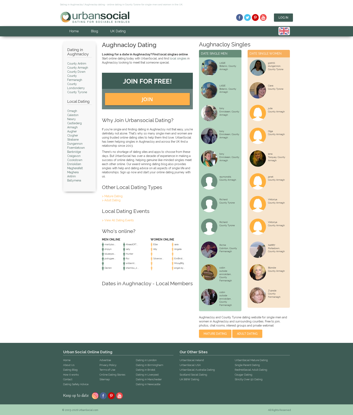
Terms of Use (107, 369)
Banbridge (74, 151)
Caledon (72, 115)
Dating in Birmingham (149, 365)
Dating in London (146, 360)
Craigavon (73, 156)
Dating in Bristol (145, 369)
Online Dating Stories (112, 374)
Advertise (105, 360)
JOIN (147, 99)
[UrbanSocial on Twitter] (247, 17)
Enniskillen (74, 164)
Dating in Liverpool (147, 374)
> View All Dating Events (118, 220)
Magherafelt (75, 168)
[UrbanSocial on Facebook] (239, 17)
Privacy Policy (107, 365)
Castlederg (74, 123)
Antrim (71, 176)
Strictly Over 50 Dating (249, 379)
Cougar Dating (243, 374)
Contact (67, 379)
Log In (283, 17)
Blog (94, 31)
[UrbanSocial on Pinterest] (255, 17)
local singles (178, 58)
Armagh (72, 127)
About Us (68, 365)
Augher (72, 131)
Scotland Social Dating (193, 374)
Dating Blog (70, 369)
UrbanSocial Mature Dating (251, 360)
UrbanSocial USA (190, 365)
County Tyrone (77, 92)
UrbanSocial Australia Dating (197, 369)
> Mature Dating (112, 196)
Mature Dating (215, 333)
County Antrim (76, 63)
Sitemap (104, 379)
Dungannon (75, 143)
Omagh (72, 111)
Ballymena (74, 180)
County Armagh (77, 67)
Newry (71, 119)
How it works (71, 374)
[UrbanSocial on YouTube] (263, 17)
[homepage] (95, 17)
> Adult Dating (111, 200)
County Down (76, 71)
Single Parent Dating (247, 365)
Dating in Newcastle (148, 384)
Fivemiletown (76, 147)
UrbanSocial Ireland (192, 360)
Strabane (73, 139)
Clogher (72, 135)
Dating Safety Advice (75, 384)
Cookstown (74, 160)
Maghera (73, 172)
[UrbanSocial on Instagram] (95, 395)
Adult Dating (247, 333)
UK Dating (118, 31)
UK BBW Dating (189, 379)
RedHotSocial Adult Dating (251, 369)
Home (74, 31)
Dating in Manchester (149, 379)
